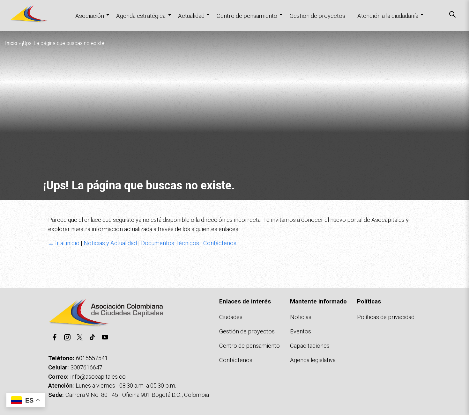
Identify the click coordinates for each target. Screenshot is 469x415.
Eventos (300, 331)
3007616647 (86, 367)
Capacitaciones (310, 345)
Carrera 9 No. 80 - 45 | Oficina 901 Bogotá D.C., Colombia (137, 394)
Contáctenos (219, 243)
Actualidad (191, 15)
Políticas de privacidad (385, 317)
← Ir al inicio (63, 243)
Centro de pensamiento (247, 15)
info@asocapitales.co (98, 376)
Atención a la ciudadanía (387, 15)
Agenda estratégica (141, 15)
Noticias (300, 317)
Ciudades (230, 317)
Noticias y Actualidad (110, 243)
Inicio (11, 43)
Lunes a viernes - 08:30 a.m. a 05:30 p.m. (126, 385)
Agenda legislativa (313, 360)
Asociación (89, 15)
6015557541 (92, 358)
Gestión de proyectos (317, 15)
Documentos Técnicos (170, 243)
